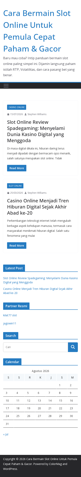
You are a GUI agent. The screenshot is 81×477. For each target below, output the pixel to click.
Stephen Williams (37, 114)
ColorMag (55, 464)
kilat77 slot (10, 315)
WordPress (10, 469)
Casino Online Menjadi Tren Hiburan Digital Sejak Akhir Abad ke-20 (38, 206)
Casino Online (17, 107)
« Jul (5, 434)
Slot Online (15, 185)
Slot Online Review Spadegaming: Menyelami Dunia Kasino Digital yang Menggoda (36, 131)
